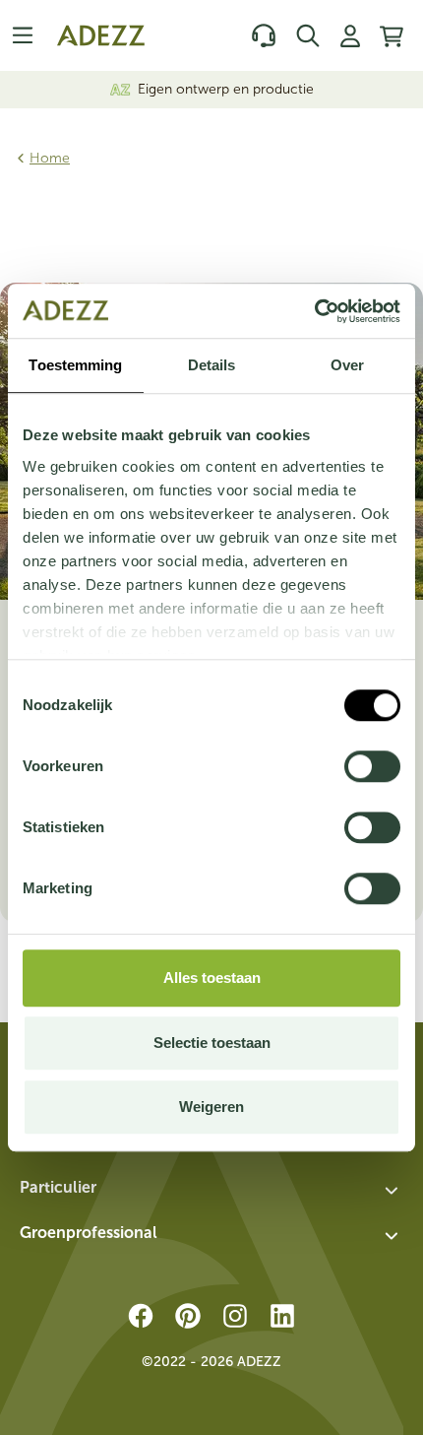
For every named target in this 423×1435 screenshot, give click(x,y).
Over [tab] (347, 365)
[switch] (372, 766)
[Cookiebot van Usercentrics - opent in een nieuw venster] (314, 311)
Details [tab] (212, 365)
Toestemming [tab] (75, 365)
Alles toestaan (212, 977)
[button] (211, 1191)
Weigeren (211, 1106)
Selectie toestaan (212, 1042)
